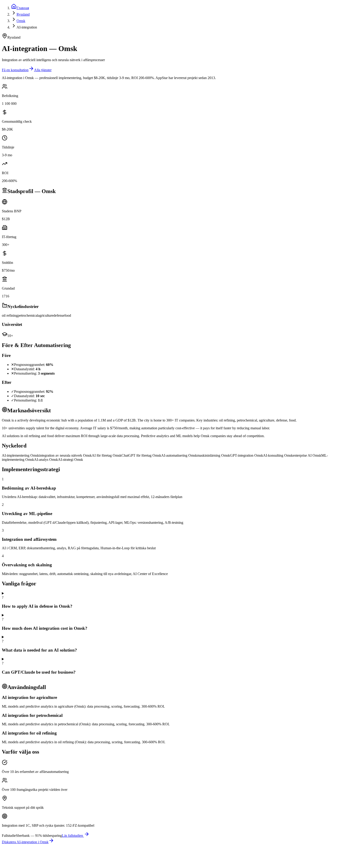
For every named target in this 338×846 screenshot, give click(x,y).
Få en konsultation (15, 70)
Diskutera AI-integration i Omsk (25, 842)
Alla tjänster (43, 70)
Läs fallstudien (73, 835)
